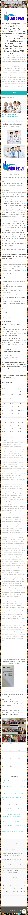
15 (21, 888)
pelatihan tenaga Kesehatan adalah (9, 589)
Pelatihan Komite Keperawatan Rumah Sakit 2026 (13, 786)
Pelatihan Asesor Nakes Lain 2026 (12, 124)
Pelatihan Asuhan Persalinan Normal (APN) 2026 (13, 793)
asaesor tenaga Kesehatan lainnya (12, 437)
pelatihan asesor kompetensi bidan (12, 118)
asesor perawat (10, 453)
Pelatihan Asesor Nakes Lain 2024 (11, 545)
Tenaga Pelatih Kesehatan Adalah (9, 629)
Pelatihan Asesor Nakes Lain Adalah (15, 548)
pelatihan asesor (13, 495)
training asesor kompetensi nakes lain (16, 632)
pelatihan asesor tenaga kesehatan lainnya (13, 578)
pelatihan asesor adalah (13, 497)
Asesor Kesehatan (12, 444)
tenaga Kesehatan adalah (16, 625)
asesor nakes (9, 448)
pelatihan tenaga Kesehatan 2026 (16, 587)
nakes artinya (19, 493)
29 (21, 894)
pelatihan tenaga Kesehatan (8, 585)
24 (3, 894)
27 (14, 894)
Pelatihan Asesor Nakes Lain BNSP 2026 (11, 550)
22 (21, 891)
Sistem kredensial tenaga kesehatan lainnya (14, 612)
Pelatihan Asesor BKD (12, 508)
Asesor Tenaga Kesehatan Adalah (14, 455)
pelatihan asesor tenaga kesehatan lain (13, 121)
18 (7, 891)
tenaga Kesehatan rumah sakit (17, 627)
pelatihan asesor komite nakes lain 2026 (11, 514)
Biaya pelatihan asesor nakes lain (9, 464)
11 (7, 888)
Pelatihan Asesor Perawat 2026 (9, 561)
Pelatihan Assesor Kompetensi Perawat (10, 581)
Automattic (18, 910)
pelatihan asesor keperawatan (17, 512)
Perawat (4, 192)
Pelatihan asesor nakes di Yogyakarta (10, 541)
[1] (24, 912)
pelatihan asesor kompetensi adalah (12, 517)
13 (14, 888)
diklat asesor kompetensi (16, 479)
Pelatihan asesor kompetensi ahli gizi (10, 519)
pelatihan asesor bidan (7, 506)
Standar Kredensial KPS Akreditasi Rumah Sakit (12, 616)
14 (17, 888)
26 (10, 894)
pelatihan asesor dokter (9, 114)
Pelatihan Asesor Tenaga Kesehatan (10, 567)
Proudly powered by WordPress (13, 909)
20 (14, 891)
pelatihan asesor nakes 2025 (14, 537)
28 (17, 894)
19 (10, 891)
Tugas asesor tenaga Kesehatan (9, 634)
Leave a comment (6, 642)
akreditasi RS (15, 236)
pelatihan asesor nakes (7, 535)
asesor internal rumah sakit (13, 442)
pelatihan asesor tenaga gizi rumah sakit (13, 565)
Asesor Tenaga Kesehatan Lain (8, 457)
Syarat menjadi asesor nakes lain (15, 623)
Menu (14, 92)
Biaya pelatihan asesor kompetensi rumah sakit (12, 462)
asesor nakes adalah (17, 448)
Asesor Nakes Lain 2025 (12, 449)
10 (3, 888)
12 (10, 888)
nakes (8, 493)
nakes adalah (13, 493)
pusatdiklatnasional (14, 126)
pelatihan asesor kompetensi (10, 116)
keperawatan (5, 221)
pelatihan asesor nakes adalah (18, 539)
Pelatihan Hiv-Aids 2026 (7, 790)
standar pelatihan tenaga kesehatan (10, 618)
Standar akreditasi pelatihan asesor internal (12, 614)
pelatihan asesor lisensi (17, 534)
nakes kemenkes (5, 495)
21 (17, 891)
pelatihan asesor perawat (9, 120)
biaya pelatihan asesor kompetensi (17, 461)
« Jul (3, 901)
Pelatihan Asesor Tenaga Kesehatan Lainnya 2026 (13, 579)
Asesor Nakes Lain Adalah (12, 451)
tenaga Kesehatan (6, 625)
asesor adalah (10, 440)
